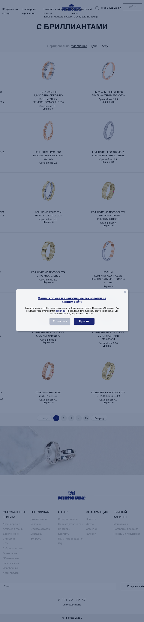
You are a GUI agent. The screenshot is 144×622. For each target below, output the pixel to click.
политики (60, 311)
